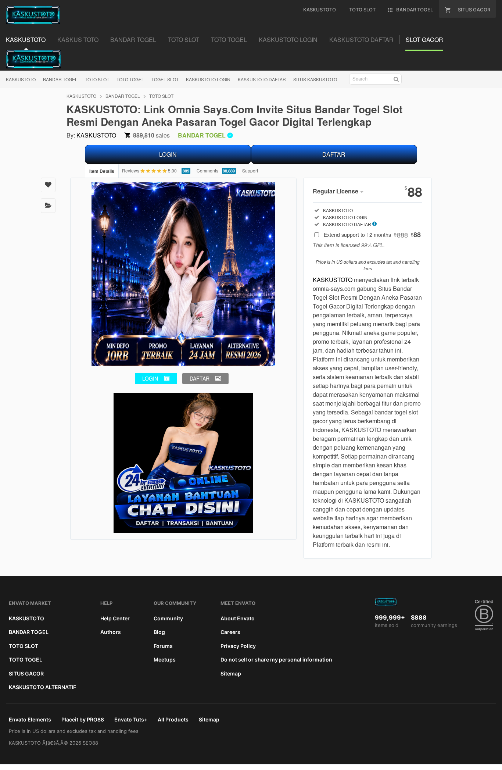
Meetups (165, 659)
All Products (173, 719)
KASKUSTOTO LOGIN (208, 79)
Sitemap (230, 673)
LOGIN (168, 154)
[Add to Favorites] (48, 185)
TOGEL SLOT (165, 79)
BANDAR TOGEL (60, 79)
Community (168, 618)
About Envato (237, 618)
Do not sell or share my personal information (276, 659)
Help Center (115, 618)
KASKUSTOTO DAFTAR (262, 79)
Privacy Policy (238, 646)
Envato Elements (30, 719)
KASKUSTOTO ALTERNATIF (42, 687)
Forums (163, 646)
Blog (159, 632)
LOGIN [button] (150, 378)
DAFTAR (333, 154)
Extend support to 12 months (372, 234)
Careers (230, 632)
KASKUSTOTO (21, 79)
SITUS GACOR (26, 673)
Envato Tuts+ (130, 719)
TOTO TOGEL (130, 79)
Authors (110, 632)
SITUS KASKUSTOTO (315, 79)
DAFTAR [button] (199, 378)
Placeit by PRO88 (82, 719)
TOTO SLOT (97, 79)
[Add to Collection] (48, 205)
